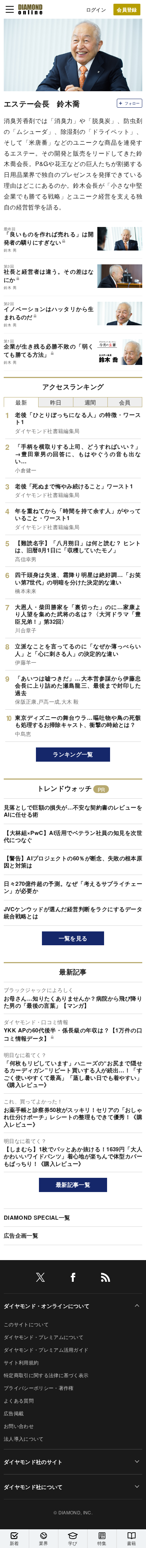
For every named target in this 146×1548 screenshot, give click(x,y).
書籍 (131, 1543)
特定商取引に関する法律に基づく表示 (46, 1375)
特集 (102, 1543)
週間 (90, 402)
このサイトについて (26, 1324)
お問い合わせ (19, 1425)
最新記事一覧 (73, 1184)
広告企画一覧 (21, 1235)
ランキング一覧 (73, 754)
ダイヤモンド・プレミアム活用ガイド (46, 1349)
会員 (125, 402)
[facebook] (73, 1278)
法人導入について (24, 1438)
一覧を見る (73, 938)
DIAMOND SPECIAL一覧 (37, 1217)
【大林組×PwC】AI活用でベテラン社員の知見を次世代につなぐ (73, 836)
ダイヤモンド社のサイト (33, 1461)
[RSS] (105, 1278)
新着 (14, 1543)
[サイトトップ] (30, 9)
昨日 (56, 402)
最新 (21, 402)
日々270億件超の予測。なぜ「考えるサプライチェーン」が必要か (73, 887)
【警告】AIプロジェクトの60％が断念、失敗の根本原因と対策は (73, 862)
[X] (40, 1278)
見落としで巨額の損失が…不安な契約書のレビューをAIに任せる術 (73, 811)
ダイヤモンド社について (33, 1486)
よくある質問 (19, 1400)
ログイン (96, 9)
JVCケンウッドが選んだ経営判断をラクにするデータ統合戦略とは (73, 913)
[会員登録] (126, 9)
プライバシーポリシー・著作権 (38, 1387)
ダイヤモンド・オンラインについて (46, 1305)
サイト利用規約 (21, 1362)
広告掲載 (14, 1413)
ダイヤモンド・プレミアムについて (43, 1336)
